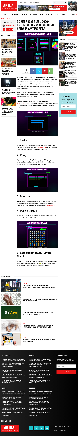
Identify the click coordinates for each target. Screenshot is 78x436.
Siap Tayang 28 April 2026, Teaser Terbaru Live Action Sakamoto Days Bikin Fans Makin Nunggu (7, 111)
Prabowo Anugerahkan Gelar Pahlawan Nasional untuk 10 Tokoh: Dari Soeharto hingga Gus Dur (70, 64)
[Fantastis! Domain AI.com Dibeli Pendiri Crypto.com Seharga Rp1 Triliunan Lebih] (8, 82)
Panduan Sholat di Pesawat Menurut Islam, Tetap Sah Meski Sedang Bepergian (72, 8)
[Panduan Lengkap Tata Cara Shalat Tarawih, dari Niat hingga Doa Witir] (8, 43)
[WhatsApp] (50, 71)
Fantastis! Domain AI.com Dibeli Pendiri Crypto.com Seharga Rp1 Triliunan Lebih (8, 92)
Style (8, 18)
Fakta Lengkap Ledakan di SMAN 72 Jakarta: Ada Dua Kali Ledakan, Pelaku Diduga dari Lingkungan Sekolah (71, 82)
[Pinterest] (45, 71)
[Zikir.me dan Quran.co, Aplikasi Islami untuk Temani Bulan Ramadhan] (11, 339)
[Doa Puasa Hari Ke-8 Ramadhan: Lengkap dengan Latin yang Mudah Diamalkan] (11, 299)
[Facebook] (4, 29)
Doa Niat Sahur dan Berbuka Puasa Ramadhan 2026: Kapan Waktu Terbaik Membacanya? (8, 72)
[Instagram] (7, 29)
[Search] (65, 2)
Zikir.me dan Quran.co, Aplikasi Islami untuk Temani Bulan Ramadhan (39, 340)
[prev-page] (60, 90)
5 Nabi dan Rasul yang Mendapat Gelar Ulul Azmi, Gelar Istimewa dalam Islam (38, 313)
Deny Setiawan (10, 26)
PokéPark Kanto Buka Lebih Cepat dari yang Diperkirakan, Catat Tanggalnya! (12, 382)
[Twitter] (9, 29)
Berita (25, 283)
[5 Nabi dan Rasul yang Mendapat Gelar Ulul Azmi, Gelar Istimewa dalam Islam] (11, 312)
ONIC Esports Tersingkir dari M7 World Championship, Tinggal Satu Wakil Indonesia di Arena (39, 286)
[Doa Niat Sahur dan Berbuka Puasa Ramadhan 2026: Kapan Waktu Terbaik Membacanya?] (8, 62)
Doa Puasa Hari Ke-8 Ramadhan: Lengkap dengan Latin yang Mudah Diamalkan (40, 300)
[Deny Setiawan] (4, 25)
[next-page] (63, 90)
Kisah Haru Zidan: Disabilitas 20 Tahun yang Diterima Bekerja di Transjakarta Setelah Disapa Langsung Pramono (71, 47)
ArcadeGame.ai (21, 103)
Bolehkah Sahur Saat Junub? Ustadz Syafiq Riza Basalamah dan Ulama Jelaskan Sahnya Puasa (38, 327)
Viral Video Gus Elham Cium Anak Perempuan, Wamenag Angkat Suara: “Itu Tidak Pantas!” (71, 56)
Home (2, 18)
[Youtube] (12, 29)
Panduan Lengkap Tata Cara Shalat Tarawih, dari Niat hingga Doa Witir (7, 52)
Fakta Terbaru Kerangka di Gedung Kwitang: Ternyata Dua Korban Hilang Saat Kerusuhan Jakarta (71, 73)
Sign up (68, 111)
